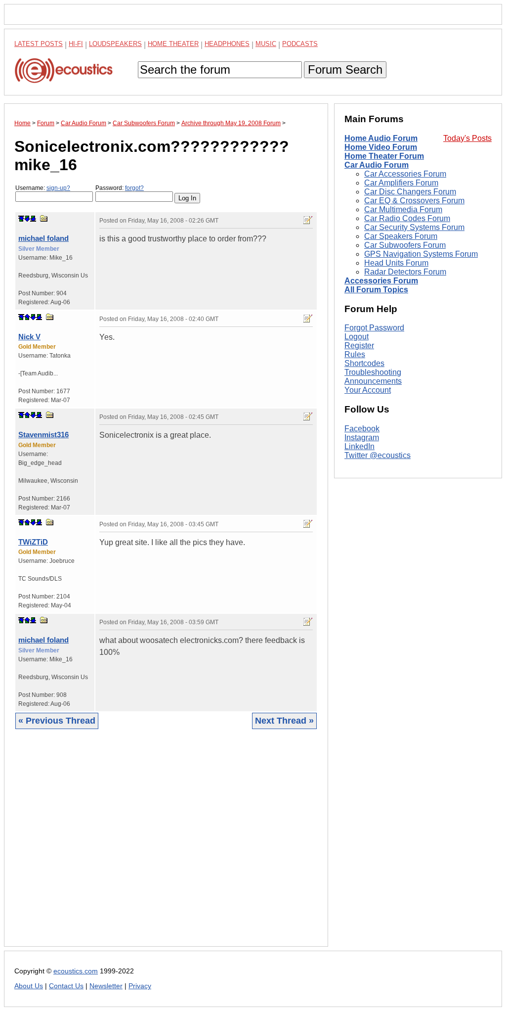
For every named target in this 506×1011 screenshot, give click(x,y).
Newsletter (106, 986)
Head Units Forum (396, 263)
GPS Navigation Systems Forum (421, 254)
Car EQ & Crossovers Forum (414, 200)
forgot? (134, 187)
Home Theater (173, 43)
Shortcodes (364, 363)
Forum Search (345, 69)
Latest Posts (38, 43)
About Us (28, 986)
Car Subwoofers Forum (405, 245)
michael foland (43, 238)
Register (359, 345)
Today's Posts (467, 138)
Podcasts (300, 43)
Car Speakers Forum (400, 236)
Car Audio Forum (376, 165)
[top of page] (21, 219)
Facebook (362, 428)
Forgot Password (374, 327)
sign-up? (58, 187)
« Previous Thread (56, 721)
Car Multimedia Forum (403, 209)
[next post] (27, 219)
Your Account (367, 390)
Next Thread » (284, 721)
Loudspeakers (115, 43)
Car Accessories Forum (405, 174)
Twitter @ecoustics (377, 455)
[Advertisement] (166, 845)
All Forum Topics (376, 289)
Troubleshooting (372, 372)
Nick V (29, 336)
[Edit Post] (308, 220)
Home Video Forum (380, 147)
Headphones (227, 43)
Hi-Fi (76, 43)
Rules (354, 354)
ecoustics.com (75, 971)
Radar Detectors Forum (405, 272)
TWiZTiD (33, 542)
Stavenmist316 (43, 434)
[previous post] (27, 317)
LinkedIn (359, 446)
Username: (42, 187)
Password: (119, 187)
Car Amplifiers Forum (401, 183)
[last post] (33, 219)
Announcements (373, 381)
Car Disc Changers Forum (410, 191)
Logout (356, 336)
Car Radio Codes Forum (407, 218)
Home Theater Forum (384, 156)
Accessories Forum (381, 280)
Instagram (361, 437)
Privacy (139, 986)
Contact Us (66, 986)
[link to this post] (44, 218)
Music (265, 43)
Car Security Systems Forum (414, 227)
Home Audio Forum (381, 138)
